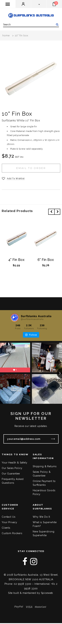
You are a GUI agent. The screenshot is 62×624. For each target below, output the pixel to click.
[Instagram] (33, 561)
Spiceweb (47, 593)
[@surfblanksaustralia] (14, 317)
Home (6, 35)
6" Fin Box (46, 260)
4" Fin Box (16, 260)
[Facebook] (25, 561)
